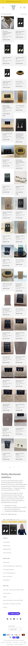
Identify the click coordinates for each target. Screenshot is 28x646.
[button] (3, 7)
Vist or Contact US (7, 576)
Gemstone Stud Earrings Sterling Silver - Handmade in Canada (7, 107)
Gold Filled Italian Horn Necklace (6, 309)
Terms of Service (7, 552)
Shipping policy (10, 644)
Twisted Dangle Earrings (19, 212)
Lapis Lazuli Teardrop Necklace (7, 212)
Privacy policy (16, 642)
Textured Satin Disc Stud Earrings (20, 381)
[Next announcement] (25, 1)
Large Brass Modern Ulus (20, 58)
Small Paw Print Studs (7, 283)
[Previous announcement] (3, 1)
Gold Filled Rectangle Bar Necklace (20, 357)
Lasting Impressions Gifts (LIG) (13, 640)
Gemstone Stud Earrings (6, 160)
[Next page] (18, 467)
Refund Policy (6, 545)
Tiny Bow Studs (19, 81)
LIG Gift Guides (7, 593)
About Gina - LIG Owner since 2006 (11, 603)
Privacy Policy (6, 542)
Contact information (18, 644)
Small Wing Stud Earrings (6, 381)
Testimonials (6, 562)
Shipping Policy (7, 549)
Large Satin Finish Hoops (6, 454)
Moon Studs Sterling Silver (20, 405)
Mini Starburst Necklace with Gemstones (19, 285)
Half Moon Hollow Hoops (6, 260)
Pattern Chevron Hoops (6, 187)
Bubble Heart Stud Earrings (20, 454)
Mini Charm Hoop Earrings (6, 333)
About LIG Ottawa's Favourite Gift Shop (13, 600)
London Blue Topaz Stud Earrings (20, 429)
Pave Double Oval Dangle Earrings (6, 357)
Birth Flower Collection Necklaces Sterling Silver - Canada (7, 33)
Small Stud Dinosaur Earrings (20, 333)
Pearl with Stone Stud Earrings (7, 134)
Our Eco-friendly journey (9, 573)
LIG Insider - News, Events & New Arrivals (13, 589)
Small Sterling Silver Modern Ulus (20, 32)
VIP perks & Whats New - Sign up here (12, 566)
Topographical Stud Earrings (20, 187)
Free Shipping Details (8, 569)
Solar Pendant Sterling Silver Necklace (6, 429)
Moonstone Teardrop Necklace (20, 236)
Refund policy (8, 642)
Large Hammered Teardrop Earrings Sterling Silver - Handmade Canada (20, 135)
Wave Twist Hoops (19, 259)
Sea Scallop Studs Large (6, 236)
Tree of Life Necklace (20, 105)
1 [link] (9, 467)
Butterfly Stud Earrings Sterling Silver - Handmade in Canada (20, 161)
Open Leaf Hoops (19, 308)
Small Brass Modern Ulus (7, 58)
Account (5, 607)
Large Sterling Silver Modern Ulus (7, 82)
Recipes (5, 596)
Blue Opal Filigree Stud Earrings (6, 405)
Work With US (6, 580)
